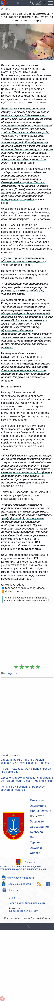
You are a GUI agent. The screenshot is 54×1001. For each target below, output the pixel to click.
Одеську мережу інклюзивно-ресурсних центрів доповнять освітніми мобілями (27, 779)
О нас (11, 898)
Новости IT (14, 890)
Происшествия (40, 810)
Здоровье (37, 821)
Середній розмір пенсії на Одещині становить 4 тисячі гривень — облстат (26, 761)
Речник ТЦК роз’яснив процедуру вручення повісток (23, 788)
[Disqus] (27, 715)
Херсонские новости (19, 883)
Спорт (34, 837)
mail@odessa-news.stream (23, 911)
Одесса (35, 852)
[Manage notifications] (2, 998)
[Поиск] (32, 3)
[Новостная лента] (39, 884)
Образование (39, 826)
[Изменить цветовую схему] (44, 3)
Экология (36, 847)
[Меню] (50, 3)
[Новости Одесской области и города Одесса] (10, 3)
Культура (36, 832)
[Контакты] (38, 3)
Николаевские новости (20, 877)
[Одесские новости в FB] (48, 884)
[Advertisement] (27, 633)
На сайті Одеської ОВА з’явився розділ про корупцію (26, 770)
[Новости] (18, 862)
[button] (27, 926)
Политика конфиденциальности (27, 903)
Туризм (35, 842)
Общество (37, 816)
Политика (37, 800)
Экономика (38, 805)
